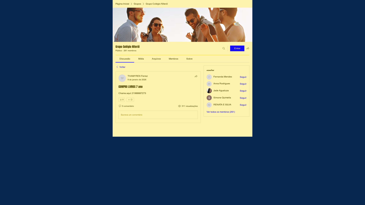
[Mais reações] (130, 100)
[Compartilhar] (196, 76)
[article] (158, 97)
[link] (124, 58)
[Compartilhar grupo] (248, 48)
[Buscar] (223, 48)
